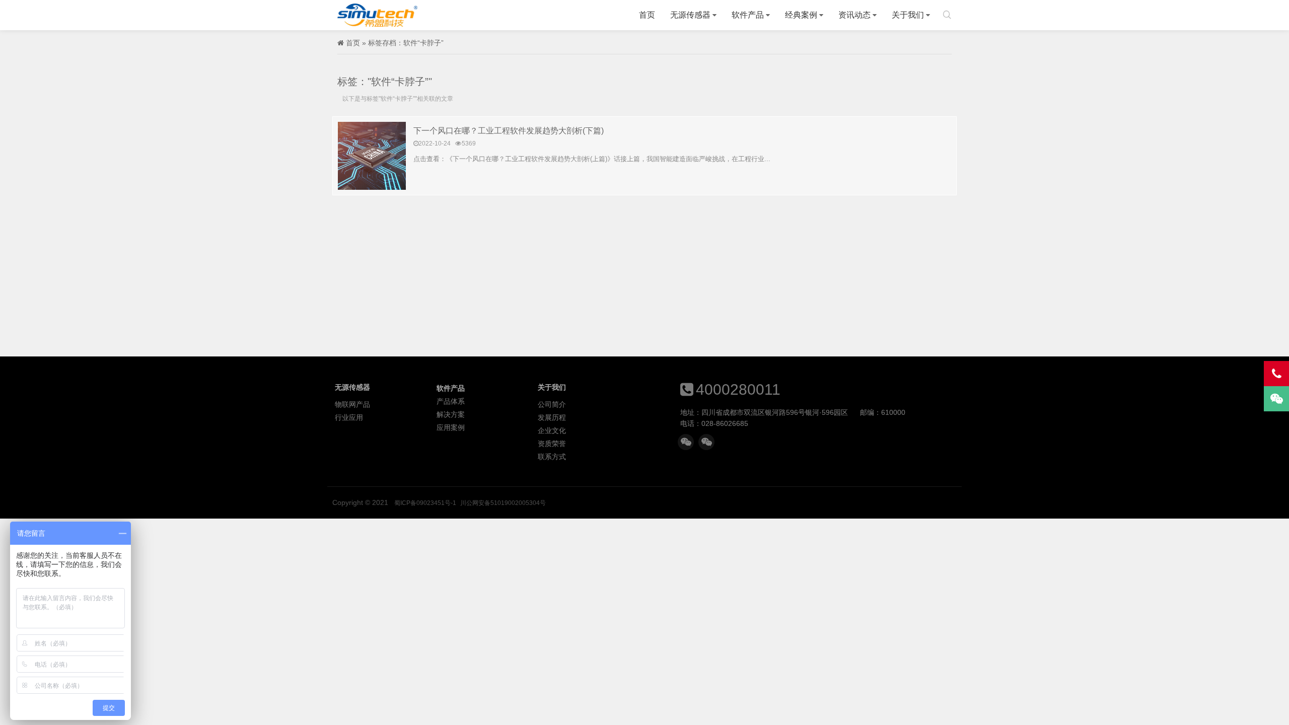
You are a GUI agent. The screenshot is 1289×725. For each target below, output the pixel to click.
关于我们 (908, 15)
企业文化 (552, 430)
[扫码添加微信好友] (686, 442)
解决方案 (451, 414)
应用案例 (451, 427)
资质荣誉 (552, 444)
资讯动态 (854, 15)
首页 (647, 15)
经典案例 (801, 15)
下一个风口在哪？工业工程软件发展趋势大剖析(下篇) (508, 130)
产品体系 (451, 401)
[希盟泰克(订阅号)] (706, 442)
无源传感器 (690, 15)
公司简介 (552, 404)
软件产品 (748, 15)
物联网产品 (352, 404)
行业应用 (349, 417)
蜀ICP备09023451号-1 (425, 502)
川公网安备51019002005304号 (503, 502)
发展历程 (552, 417)
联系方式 (552, 457)
